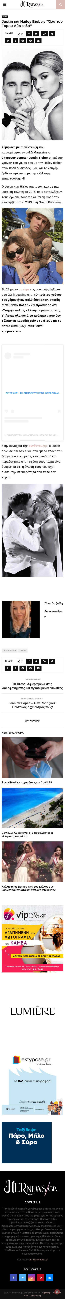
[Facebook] (13, 1277)
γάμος (23, 650)
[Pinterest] (40, 1277)
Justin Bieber (9, 650)
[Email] (49, 1277)
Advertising (35, 1296)
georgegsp (32, 720)
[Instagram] (31, 1277)
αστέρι (24, 289)
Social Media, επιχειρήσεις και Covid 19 (27, 782)
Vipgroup (46, 1293)
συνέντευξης (38, 446)
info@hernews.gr (39, 1259)
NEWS (4, 17)
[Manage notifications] (57, 1291)
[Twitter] (22, 1277)
